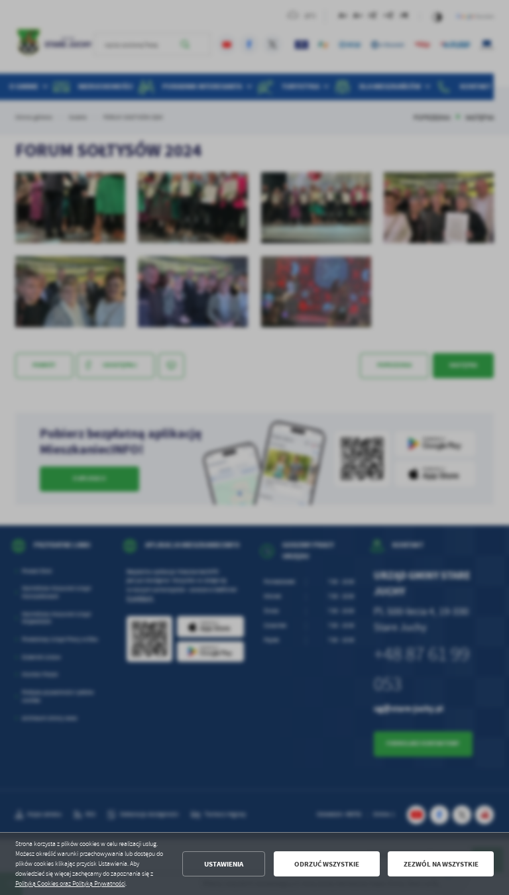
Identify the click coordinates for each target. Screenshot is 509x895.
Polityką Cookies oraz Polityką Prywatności (70, 884)
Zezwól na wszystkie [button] (441, 864)
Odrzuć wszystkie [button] (326, 864)
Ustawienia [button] (223, 864)
